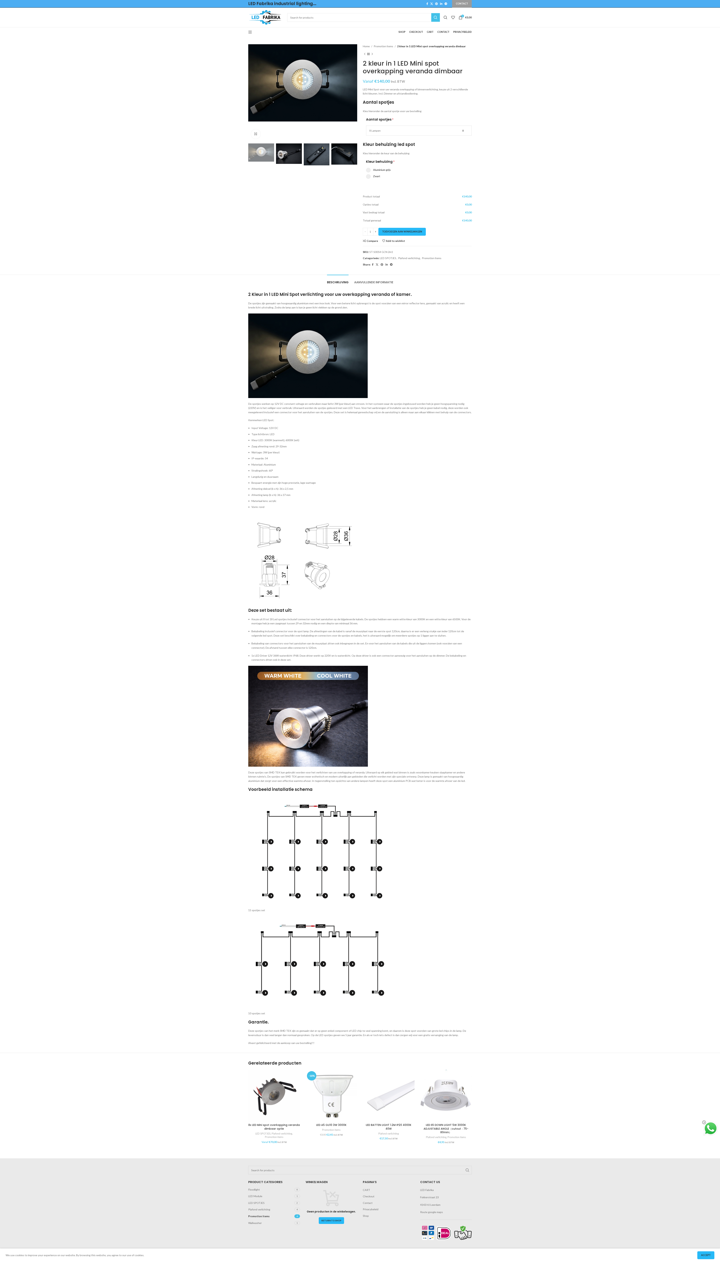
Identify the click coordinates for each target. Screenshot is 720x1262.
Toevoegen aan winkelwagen (402, 231)
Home (366, 46)
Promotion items (383, 46)
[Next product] (372, 54)
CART (366, 1190)
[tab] (338, 280)
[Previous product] (365, 54)
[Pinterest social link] (436, 3)
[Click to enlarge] (255, 134)
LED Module (255, 1196)
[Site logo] (266, 17)
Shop (366, 1215)
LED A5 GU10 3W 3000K (331, 1125)
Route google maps (431, 1212)
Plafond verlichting (409, 258)
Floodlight (254, 1189)
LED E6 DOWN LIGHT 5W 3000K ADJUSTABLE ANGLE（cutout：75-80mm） (446, 1128)
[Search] (445, 17)
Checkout (368, 1196)
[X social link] (431, 3)
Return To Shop (331, 1220)
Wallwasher (255, 1223)
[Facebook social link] (427, 3)
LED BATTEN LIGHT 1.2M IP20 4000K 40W (388, 1127)
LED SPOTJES (388, 258)
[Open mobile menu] (250, 32)
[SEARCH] (435, 17)
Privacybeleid (370, 1209)
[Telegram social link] (445, 3)
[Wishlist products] (453, 17)
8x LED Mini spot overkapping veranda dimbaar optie (274, 1127)
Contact (368, 1202)
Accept (706, 1255)
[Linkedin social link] (441, 3)
